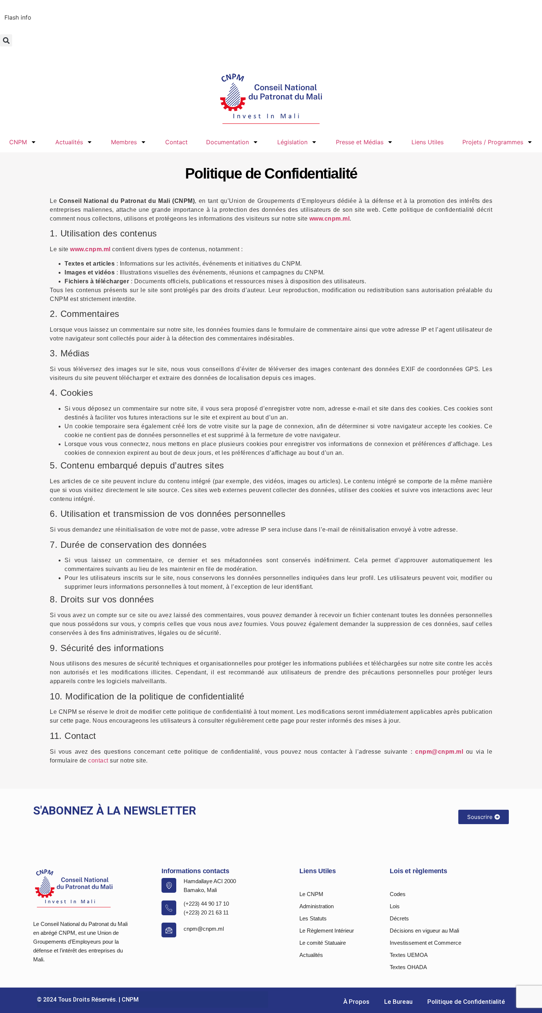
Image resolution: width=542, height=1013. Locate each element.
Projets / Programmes (492, 142)
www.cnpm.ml (329, 218)
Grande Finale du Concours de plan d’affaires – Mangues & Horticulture (103, 17)
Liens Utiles (427, 142)
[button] (6, 40)
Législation (292, 142)
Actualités (69, 142)
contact (98, 760)
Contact (176, 142)
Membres (124, 142)
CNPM (18, 142)
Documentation (227, 142)
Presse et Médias (359, 142)
